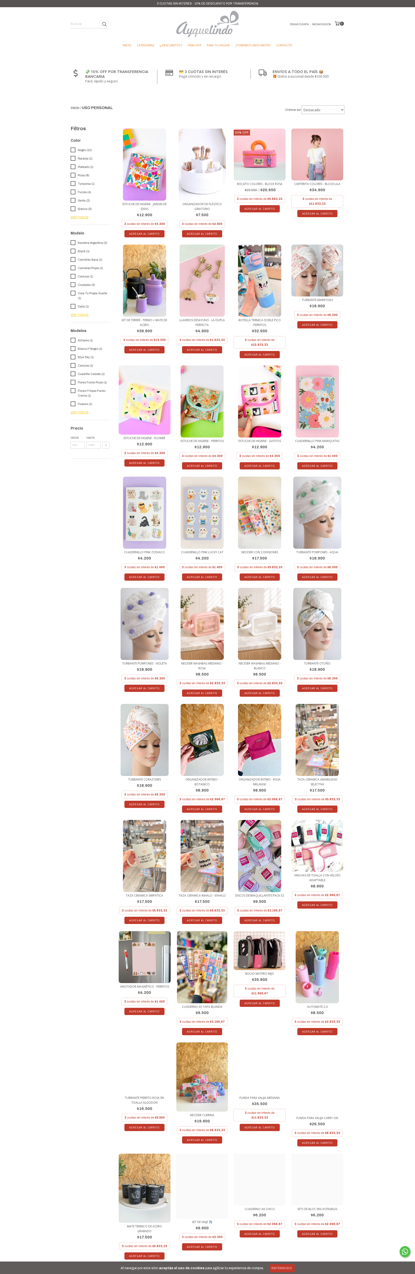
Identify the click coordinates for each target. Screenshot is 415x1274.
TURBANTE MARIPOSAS (317, 300)
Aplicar (106, 445)
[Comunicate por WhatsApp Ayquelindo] (405, 1251)
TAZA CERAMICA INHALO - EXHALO (202, 895)
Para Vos (194, 45)
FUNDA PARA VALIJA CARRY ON (317, 1118)
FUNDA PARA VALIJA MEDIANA (259, 1098)
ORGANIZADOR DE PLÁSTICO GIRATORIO (202, 206)
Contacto (284, 45)
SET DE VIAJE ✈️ (202, 1222)
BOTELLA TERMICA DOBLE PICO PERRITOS (259, 322)
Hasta (90, 438)
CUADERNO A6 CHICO (260, 1209)
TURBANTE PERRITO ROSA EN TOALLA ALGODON (144, 1100)
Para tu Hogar (218, 45)
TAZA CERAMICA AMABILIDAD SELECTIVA (317, 781)
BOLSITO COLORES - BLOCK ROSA (259, 184)
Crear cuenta (299, 24)
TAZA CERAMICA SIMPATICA (144, 895)
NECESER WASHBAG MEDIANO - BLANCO (260, 665)
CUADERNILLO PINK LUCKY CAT (202, 552)
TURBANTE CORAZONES (144, 779)
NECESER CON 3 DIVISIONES (259, 552)
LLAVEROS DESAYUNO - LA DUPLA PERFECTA (202, 322)
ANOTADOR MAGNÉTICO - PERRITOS (144, 987)
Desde (75, 438)
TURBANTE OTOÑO (317, 663)
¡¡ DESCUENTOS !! (171, 45)
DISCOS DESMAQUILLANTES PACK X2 (259, 895)
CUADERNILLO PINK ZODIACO (144, 552)
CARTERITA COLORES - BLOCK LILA (317, 184)
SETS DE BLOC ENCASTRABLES (317, 1209)
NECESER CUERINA (202, 1115)
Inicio (127, 45)
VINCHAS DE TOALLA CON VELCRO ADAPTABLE (317, 877)
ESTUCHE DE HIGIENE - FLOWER (144, 438)
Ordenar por (293, 109)
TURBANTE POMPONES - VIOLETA (144, 663)
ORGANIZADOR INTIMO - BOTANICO (202, 781)
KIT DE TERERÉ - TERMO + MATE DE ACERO (144, 322)
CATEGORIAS (145, 45)
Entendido (282, 1268)
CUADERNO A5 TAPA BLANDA (202, 1007)
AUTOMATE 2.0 (317, 1007)
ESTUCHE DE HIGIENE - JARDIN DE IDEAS (144, 206)
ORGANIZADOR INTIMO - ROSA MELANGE (260, 781)
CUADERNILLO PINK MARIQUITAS (317, 441)
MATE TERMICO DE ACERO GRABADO (144, 1228)
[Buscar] (104, 24)
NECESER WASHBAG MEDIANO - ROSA (202, 665)
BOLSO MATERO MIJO (259, 974)
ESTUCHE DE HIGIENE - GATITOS (259, 441)
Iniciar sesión (321, 24)
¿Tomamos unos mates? (253, 45)
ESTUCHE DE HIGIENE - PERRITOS (202, 441)
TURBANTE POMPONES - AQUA (317, 552)
